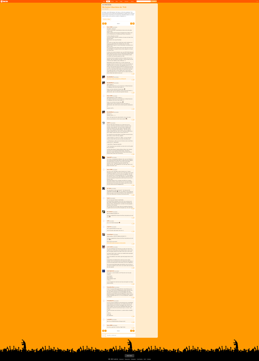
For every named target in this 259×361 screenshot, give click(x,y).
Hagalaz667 (109, 157)
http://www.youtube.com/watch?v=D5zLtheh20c (116, 242)
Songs (121, 1)
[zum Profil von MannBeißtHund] (103, 77)
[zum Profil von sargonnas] (103, 226)
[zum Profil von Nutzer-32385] (103, 27)
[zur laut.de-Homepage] (5, 1)
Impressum (121, 359)
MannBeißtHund (110, 76)
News (108, 1)
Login (257, 1)
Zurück (106, 24)
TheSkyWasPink (110, 300)
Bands (112, 1)
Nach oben (129, 355)
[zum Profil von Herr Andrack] (103, 211)
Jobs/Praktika (139, 359)
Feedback (149, 359)
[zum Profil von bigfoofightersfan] (103, 271)
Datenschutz (127, 359)
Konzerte (126, 1)
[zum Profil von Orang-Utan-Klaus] (103, 287)
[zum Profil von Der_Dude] (103, 188)
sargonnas (109, 226)
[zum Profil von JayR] (103, 221)
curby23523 (109, 319)
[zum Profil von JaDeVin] (103, 123)
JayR (108, 220)
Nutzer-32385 (109, 27)
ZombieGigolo (110, 234)
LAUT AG (116, 359)
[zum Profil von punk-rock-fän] (103, 247)
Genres (132, 1)
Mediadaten (133, 359)
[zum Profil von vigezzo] (103, 198)
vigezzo (108, 198)
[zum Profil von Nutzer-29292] (103, 325)
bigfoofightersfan (110, 270)
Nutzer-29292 (109, 325)
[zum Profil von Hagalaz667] (103, 157)
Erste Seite (103, 24)
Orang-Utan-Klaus (110, 287)
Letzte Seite (133, 24)
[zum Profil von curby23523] (103, 319)
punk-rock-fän (110, 246)
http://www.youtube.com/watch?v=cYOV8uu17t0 (116, 78)
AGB (145, 359)
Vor (131, 24)
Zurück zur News (106, 19)
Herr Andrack (109, 211)
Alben (117, 1)
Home (104, 1)
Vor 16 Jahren (115, 27)
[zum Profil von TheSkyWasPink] (103, 300)
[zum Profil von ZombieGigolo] (103, 234)
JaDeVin (108, 122)
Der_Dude (109, 188)
